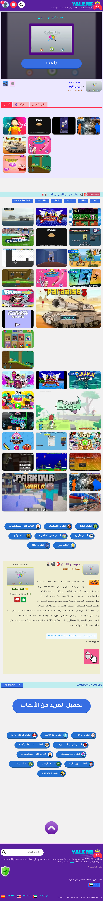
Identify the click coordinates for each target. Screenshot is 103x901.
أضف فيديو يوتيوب (12, 685)
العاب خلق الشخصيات (21, 526)
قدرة (95, 201)
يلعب (51, 63)
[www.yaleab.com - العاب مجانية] (84, 853)
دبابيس (70, 201)
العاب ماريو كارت (78, 763)
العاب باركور (81, 535)
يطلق (83, 201)
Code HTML (96, 582)
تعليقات (21, 104)
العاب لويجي (48, 763)
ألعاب (6, 104)
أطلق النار (42, 201)
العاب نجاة (38, 545)
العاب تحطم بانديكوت (31, 744)
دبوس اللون (43, 896)
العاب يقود (19, 535)
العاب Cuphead (50, 773)
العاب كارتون (83, 735)
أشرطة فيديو (38, 104)
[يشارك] (5, 83)
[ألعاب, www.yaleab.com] (84, 5)
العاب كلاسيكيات (70, 754)
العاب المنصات (57, 526)
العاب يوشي (20, 763)
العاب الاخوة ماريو (21, 735)
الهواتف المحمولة (22, 201)
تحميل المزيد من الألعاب (52, 706)
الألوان (56, 201)
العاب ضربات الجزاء (50, 535)
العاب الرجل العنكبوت (70, 744)
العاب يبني (63, 545)
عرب (96, 885)
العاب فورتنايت (53, 735)
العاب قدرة (86, 526)
